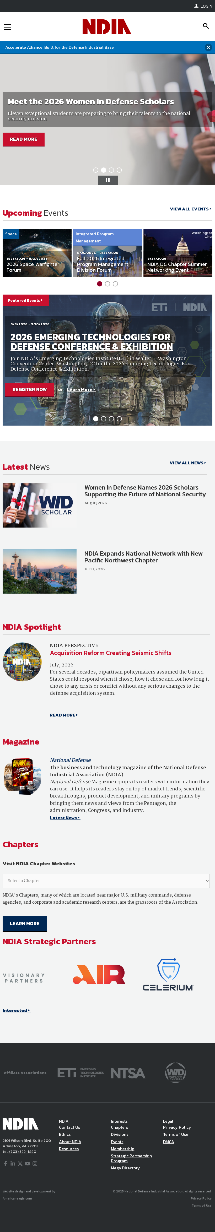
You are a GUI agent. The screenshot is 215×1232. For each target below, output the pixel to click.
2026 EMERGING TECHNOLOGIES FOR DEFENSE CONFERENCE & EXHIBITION (91, 341)
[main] (107, 623)
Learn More (80, 389)
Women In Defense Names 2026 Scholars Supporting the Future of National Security (145, 491)
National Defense (70, 760)
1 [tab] (95, 170)
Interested (15, 1010)
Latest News (63, 817)
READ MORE (23, 139)
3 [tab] (111, 170)
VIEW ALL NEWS (186, 462)
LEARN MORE (25, 923)
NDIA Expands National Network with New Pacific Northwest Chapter (143, 557)
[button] (108, 180)
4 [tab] (119, 170)
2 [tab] (103, 170)
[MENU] (7, 26)
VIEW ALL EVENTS (189, 208)
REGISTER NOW (30, 389)
